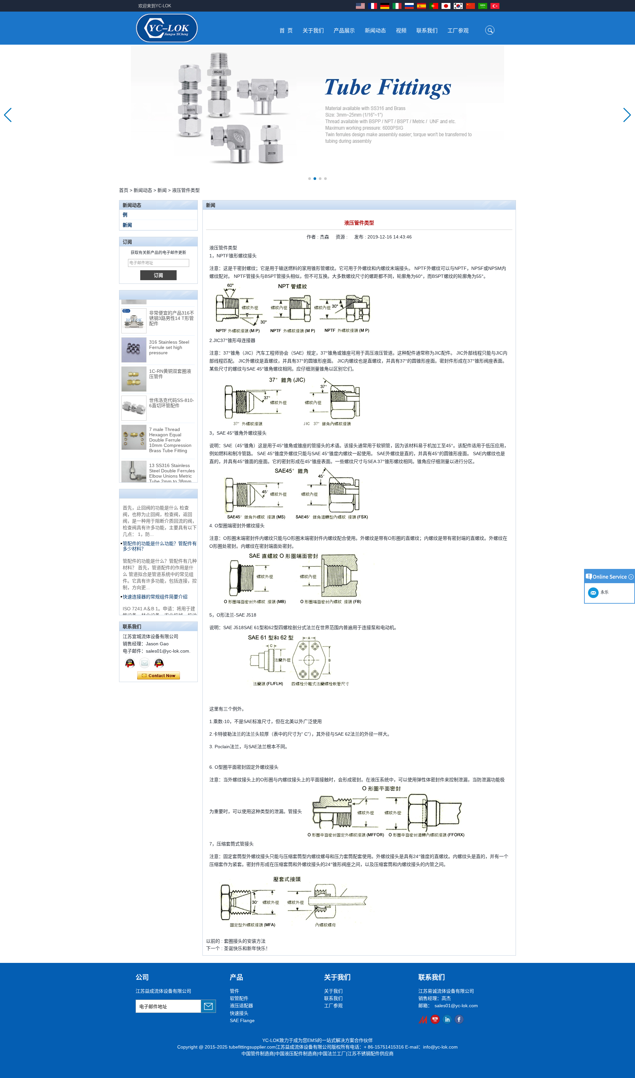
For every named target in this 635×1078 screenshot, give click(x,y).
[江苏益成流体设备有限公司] (167, 28)
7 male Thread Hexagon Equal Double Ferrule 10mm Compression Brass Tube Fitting (170, 431)
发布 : (360, 236)
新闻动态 (375, 30)
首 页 (286, 30)
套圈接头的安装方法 (245, 941)
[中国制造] (423, 1019)
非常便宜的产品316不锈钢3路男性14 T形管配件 (171, 309)
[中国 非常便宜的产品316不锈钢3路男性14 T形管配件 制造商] (134, 311)
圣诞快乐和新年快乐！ (247, 948)
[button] (309, 178)
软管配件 (239, 998)
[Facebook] (459, 1019)
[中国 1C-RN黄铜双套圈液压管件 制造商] (134, 370)
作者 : (313, 236)
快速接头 (239, 1013)
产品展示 (344, 30)
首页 (123, 190)
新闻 (162, 190)
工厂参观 (458, 30)
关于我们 (313, 30)
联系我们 (427, 30)
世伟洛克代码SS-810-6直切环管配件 (171, 394)
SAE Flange (242, 1020)
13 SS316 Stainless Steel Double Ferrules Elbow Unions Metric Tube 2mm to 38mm (172, 464)
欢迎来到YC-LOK (154, 5)
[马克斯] (130, 663)
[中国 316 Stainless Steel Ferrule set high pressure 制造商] (134, 341)
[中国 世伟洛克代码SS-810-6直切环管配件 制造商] (134, 399)
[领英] (447, 1019)
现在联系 (158, 675)
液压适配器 (241, 1005)
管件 (234, 991)
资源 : (342, 236)
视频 (401, 30)
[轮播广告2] (317, 115)
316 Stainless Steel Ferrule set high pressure (169, 338)
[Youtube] (435, 1019)
